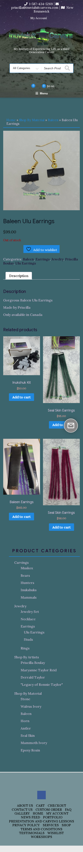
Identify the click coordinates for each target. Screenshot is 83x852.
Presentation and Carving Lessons (41, 821)
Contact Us (22, 810)
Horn (25, 721)
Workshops (41, 837)
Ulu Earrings (25, 263)
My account (57, 813)
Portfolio (52, 817)
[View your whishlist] (29, 86)
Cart (40, 806)
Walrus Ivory (31, 706)
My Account (38, 18)
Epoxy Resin (30, 750)
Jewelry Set (30, 611)
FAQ (68, 810)
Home (11, 120)
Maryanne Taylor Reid (39, 670)
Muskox (27, 568)
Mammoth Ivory (34, 743)
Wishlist (55, 833)
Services (51, 825)
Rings (25, 648)
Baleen (53, 120)
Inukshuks (29, 590)
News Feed (30, 817)
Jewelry (57, 259)
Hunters (27, 583)
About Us (25, 806)
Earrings (43, 259)
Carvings (21, 562)
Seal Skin (28, 735)
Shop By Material (31, 120)
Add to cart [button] (21, 397)
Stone (25, 699)
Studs (28, 639)
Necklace (28, 619)
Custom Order (49, 810)
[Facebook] (53, 18)
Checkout (57, 806)
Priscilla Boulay (33, 662)
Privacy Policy (26, 825)
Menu (44, 93)
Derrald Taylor (33, 677)
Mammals (29, 597)
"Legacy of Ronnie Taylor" (42, 684)
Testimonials (31, 833)
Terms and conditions (41, 829)
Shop (66, 825)
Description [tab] (18, 276)
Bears (25, 575)
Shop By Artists (26, 657)
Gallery (22, 813)
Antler (26, 728)
